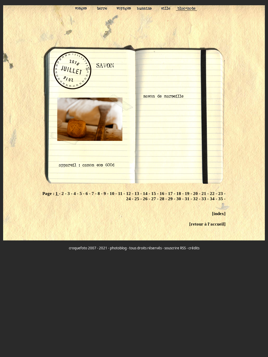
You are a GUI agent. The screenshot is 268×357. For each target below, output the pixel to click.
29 (171, 198)
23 (221, 193)
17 (171, 193)
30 (179, 198)
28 (162, 198)
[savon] (134, 185)
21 (204, 193)
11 (121, 193)
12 (129, 193)
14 (146, 193)
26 (146, 198)
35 (221, 198)
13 (137, 193)
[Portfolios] (186, 9)
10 (112, 193)
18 (179, 193)
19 (188, 193)
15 (154, 193)
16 (162, 193)
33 (204, 198)
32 (196, 198)
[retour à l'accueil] (207, 224)
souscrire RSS (175, 248)
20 (196, 193)
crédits (193, 248)
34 (213, 198)
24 (129, 198)
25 (137, 198)
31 (188, 198)
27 (154, 198)
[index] (219, 213)
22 (213, 193)
